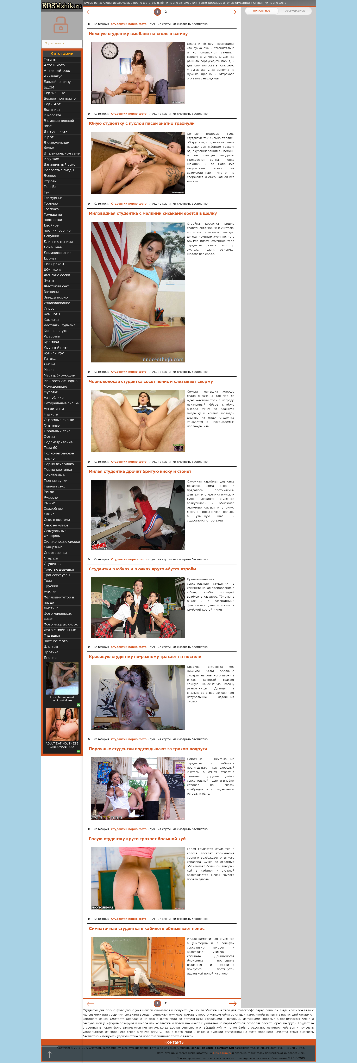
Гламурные (53, 198)
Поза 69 (50, 448)
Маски (49, 370)
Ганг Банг (52, 187)
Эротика (51, 652)
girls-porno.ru (222, 1053)
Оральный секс (57, 431)
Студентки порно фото (128, 24)
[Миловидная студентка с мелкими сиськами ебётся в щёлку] (138, 292)
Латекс (50, 358)
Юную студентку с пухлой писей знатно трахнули (142, 123)
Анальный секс (57, 70)
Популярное (261, 11)
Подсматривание (58, 442)
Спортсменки (55, 553)
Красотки (52, 336)
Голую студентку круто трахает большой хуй (137, 839)
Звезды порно (56, 297)
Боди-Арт (52, 104)
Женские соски (57, 275)
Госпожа (51, 209)
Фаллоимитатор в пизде (59, 600)
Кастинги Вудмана (59, 325)
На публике (53, 397)
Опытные (52, 425)
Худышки (52, 635)
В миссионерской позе (59, 123)
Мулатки (51, 392)
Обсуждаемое (295, 11)
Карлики (51, 319)
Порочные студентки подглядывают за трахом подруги (148, 749)
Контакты (174, 1042)
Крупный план (56, 347)
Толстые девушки (59, 569)
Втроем (50, 181)
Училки (50, 591)
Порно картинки (58, 469)
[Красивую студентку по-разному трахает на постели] (138, 697)
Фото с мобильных (60, 630)
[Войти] (61, 25)
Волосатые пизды (59, 170)
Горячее (51, 203)
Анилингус (53, 76)
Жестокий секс (57, 286)
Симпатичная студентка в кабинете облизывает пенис (146, 929)
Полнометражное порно (59, 456)
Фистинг (51, 608)
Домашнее (53, 247)
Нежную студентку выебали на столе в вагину (138, 34)
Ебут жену (53, 269)
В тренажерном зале (62, 153)
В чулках (51, 159)
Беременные (54, 93)
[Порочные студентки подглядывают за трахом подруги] (138, 788)
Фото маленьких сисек (58, 616)
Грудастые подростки (53, 217)
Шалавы (51, 646)
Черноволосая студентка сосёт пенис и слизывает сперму (151, 381)
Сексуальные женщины (55, 534)
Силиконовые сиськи (62, 541)
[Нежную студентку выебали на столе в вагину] (138, 73)
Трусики (51, 586)
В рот (49, 137)
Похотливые (54, 475)
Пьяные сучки (55, 481)
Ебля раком (54, 264)
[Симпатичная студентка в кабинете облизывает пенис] (138, 966)
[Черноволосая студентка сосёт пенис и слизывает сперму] (138, 421)
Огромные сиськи (59, 420)
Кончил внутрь (56, 331)
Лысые (49, 364)
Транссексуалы (57, 575)
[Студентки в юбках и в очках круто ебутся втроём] (138, 607)
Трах (48, 580)
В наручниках (55, 131)
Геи (47, 192)
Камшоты (52, 314)
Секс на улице (56, 525)
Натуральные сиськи (61, 403)
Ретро (49, 492)
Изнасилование (57, 303)
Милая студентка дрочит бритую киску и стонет (140, 471)
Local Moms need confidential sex (62, 698)
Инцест (50, 308)
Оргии (49, 436)
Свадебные (53, 508)
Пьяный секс (54, 486)
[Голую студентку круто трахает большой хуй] (138, 878)
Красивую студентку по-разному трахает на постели (145, 657)
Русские (51, 497)
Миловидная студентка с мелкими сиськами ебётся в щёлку (153, 213)
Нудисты (51, 414)
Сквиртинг (53, 547)
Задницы (51, 292)
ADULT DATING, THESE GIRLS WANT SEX (62, 745)
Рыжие (50, 503)
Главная (50, 59)
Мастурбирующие (59, 375)
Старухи (51, 558)
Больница (52, 109)
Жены (49, 280)
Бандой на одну (57, 82)
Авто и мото (54, 65)
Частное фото (56, 641)
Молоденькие (55, 386)
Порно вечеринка (59, 464)
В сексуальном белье (56, 145)
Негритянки (54, 409)
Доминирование (57, 253)
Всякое (50, 175)
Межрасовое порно (60, 381)
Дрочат (50, 258)
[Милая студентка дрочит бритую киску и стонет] (138, 515)
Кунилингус (54, 353)
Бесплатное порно (60, 98)
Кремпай (51, 342)
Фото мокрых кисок (61, 624)
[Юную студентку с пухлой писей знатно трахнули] (138, 163)
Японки (50, 658)
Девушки (51, 236)
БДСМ (49, 87)
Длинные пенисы (58, 241)
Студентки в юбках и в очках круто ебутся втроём (142, 569)
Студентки (53, 564)
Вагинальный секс (59, 164)
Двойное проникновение (57, 228)
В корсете (52, 115)
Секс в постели (57, 519)
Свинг (49, 514)
